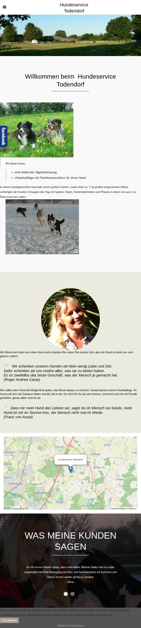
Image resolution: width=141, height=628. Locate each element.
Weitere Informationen (70, 625)
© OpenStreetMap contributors (122, 508)
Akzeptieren (9, 620)
